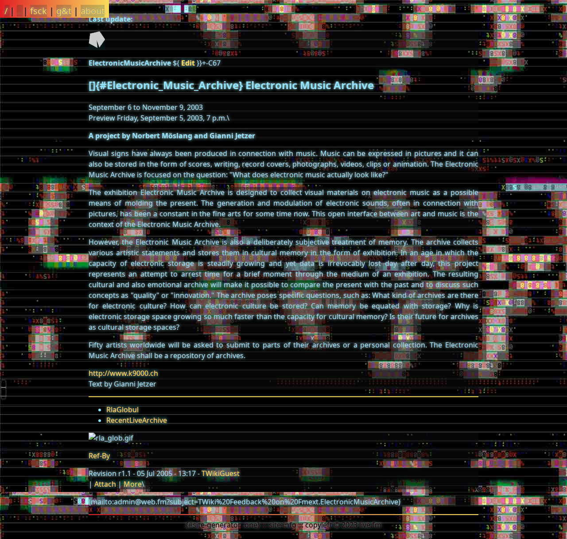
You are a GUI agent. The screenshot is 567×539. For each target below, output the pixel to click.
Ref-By (99, 456)
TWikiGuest (221, 473)
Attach (105, 484)
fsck (38, 11)
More (133, 484)
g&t (63, 11)
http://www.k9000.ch (123, 373)
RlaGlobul (122, 409)
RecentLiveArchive (136, 420)
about (93, 11)
